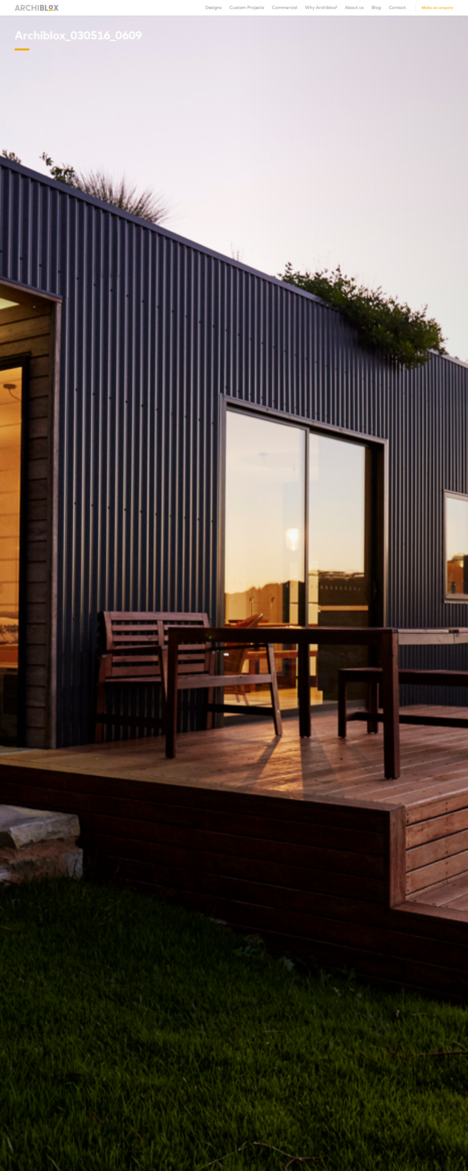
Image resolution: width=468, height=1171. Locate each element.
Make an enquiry (437, 8)
